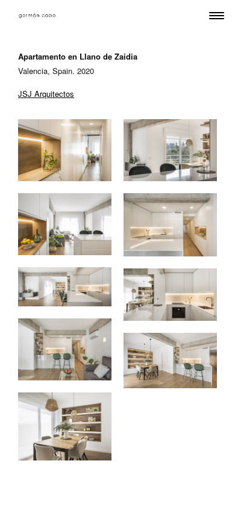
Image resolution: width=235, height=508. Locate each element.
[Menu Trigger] (216, 15)
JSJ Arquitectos (46, 93)
